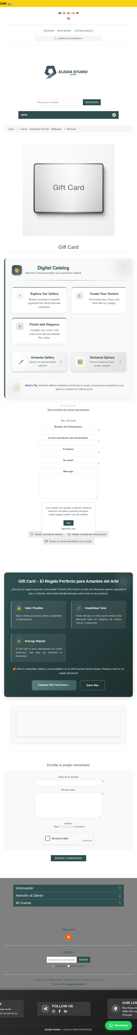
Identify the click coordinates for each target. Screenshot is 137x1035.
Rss (68, 937)
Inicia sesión (64, 31)
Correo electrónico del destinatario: (68, 437)
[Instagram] (40, 1011)
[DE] (77, 13)
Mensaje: (68, 471)
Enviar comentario (68, 858)
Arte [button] (24, 115)
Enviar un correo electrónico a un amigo (70, 541)
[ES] (68, 13)
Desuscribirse (77, 966)
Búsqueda (91, 102)
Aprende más (68, 528)
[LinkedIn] (52, 1011)
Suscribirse (61, 966)
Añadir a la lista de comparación (89, 534)
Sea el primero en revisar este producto (68, 409)
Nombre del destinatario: (68, 426)
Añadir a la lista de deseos (49, 534)
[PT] (60, 13)
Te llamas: (68, 449)
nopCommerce (75, 984)
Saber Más (92, 685)
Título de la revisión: (68, 777)
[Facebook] (47, 1011)
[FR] (73, 13)
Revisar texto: (68, 789)
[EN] (64, 13)
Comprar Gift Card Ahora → (54, 684)
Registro (49, 31)
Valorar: (68, 823)
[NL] (68, 18)
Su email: (68, 460)
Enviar (83, 959)
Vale (68, 523)
